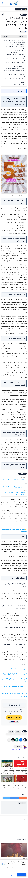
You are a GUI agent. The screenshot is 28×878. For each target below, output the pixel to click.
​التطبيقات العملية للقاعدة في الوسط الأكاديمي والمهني (15, 55)
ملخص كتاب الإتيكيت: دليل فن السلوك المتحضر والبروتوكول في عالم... (15, 493)
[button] (20, 740)
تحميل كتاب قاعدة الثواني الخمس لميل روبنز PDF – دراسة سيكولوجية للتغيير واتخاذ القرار (14, 41)
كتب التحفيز (11, 731)
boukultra (22, 32)
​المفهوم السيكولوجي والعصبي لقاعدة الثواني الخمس (15, 47)
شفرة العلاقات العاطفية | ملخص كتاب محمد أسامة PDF (14, 480)
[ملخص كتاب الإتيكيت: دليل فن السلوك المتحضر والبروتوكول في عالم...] (20, 778)
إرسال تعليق (21, 803)
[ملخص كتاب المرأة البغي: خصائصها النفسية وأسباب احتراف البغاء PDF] (14, 850)
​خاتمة (23, 64)
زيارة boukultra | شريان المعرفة (15, 749)
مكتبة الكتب (9, 734)
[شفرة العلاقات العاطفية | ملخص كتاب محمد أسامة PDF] (20, 763)
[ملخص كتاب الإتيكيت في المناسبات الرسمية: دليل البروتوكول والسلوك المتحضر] (7, 763)
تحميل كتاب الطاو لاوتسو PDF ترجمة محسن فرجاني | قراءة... (7, 9)
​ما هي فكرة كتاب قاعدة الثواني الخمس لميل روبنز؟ (13, 69)
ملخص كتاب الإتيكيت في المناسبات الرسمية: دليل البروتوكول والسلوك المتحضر (14, 486)
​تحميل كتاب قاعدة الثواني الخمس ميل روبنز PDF (14, 62)
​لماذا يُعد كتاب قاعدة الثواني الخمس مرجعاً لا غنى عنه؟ (14, 59)
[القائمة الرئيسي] (26, 3)
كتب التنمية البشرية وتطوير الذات (20, 734)
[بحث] (2, 3)
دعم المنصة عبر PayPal (13, 717)
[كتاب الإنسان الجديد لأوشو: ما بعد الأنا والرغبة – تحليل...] (7, 778)
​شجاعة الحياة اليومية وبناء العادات (17, 52)
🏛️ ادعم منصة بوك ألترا (19, 84)
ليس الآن (11, 874)
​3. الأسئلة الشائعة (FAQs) (19, 66)
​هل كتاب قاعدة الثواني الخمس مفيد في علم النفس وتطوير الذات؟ (14, 71)
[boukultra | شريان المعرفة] (14, 3)
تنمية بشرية (23, 14)
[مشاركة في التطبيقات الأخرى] (9, 740)
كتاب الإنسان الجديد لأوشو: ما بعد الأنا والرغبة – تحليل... (7, 786)
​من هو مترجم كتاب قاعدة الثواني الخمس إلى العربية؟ (15, 75)
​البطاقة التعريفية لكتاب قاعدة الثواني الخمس (14, 44)
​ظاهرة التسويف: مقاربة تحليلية (17, 50)
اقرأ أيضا (22, 82)
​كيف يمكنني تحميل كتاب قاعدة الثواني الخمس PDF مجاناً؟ (14, 79)
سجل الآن (21, 874)
